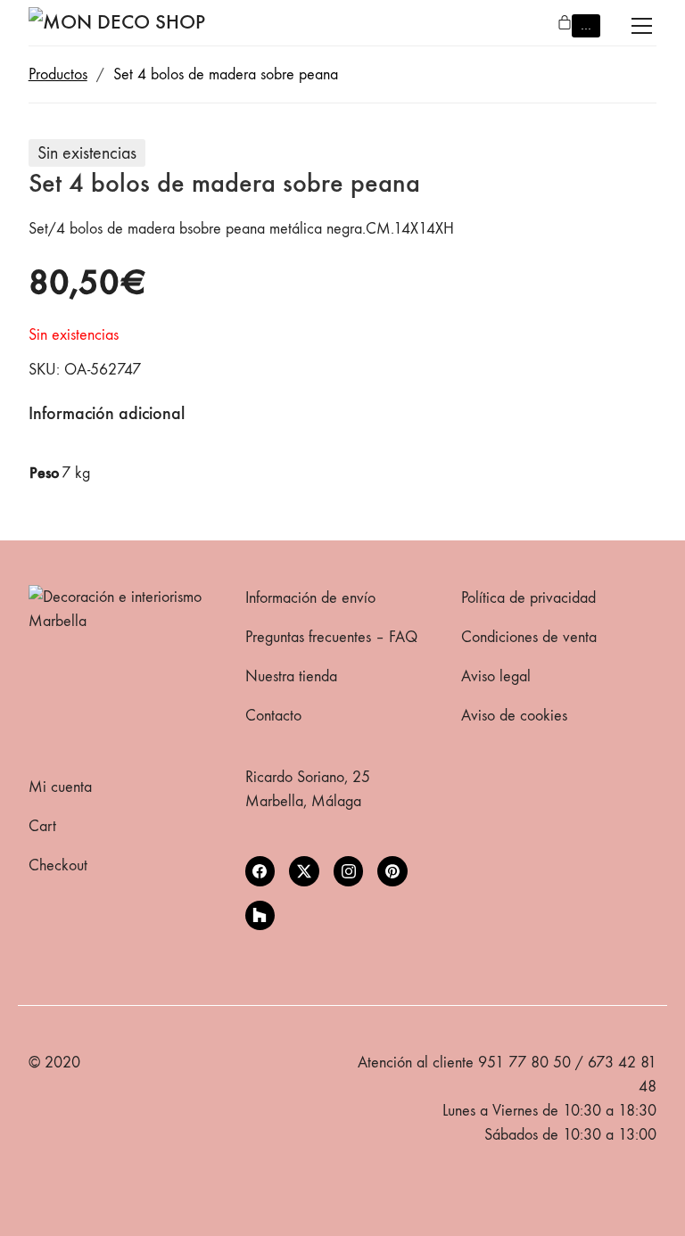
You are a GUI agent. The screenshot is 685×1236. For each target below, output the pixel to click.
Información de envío (310, 598)
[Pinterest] (392, 871)
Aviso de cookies (514, 715)
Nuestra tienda (291, 676)
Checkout (58, 865)
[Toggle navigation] (641, 25)
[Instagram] (349, 871)
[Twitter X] (304, 871)
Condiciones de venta (529, 637)
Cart (42, 826)
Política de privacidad (528, 598)
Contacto (273, 715)
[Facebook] (260, 871)
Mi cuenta (60, 787)
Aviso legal (496, 676)
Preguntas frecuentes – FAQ (331, 637)
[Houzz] (260, 916)
